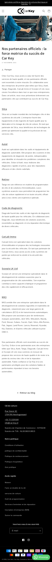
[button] (3, 11)
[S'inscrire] (39, 531)
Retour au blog (27, 393)
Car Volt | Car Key (13, 559)
